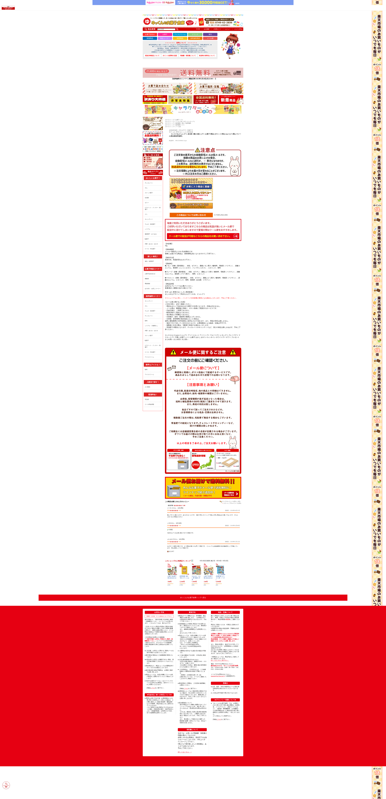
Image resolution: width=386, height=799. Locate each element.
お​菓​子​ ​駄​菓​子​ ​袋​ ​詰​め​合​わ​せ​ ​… (172, 577)
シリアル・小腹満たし (151, 325)
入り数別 (147, 387)
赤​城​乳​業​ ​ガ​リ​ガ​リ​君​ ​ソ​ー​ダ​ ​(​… (220, 577)
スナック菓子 (149, 193)
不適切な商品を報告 (222, 215)
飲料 (146, 320)
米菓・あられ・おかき (151, 244)
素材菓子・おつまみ (151, 234)
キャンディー (149, 219)
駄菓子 (147, 239)
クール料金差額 (149, 404)
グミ (146, 214)
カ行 (184, 121)
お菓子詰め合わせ (150, 274)
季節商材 (147, 283)
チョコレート (149, 183)
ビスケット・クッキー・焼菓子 (153, 208)
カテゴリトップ (169, 120)
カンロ (189, 121)
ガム (146, 188)
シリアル (147, 229)
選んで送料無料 (186, 123)
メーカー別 (178, 121)
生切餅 (147, 197)
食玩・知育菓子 (149, 261)
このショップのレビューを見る (232, 503)
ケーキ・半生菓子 (150, 249)
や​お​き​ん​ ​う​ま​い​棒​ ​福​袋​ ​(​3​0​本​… (196, 577)
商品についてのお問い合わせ (191, 215)
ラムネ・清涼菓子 (150, 224)
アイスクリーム (149, 357)
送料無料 (178, 123)
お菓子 (177, 120)
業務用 (147, 278)
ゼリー (147, 202)
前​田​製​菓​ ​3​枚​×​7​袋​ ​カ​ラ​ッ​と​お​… (184, 577)
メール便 (178, 126)
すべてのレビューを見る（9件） (231, 501)
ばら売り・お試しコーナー (153, 288)
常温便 (147, 399)
